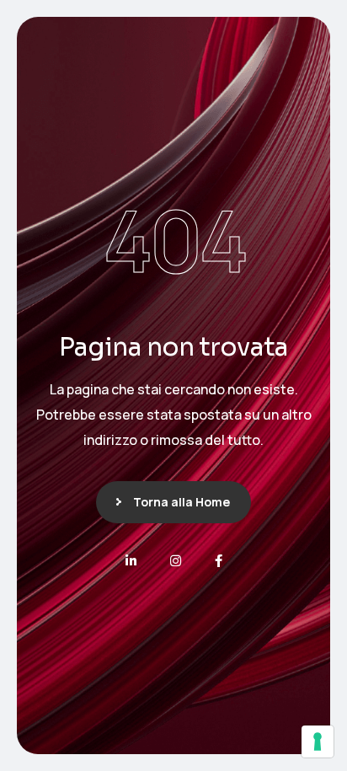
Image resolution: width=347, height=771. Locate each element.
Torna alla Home (181, 502)
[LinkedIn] (130, 560)
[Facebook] (218, 560)
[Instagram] (175, 560)
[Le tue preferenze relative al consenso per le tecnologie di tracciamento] (318, 741)
